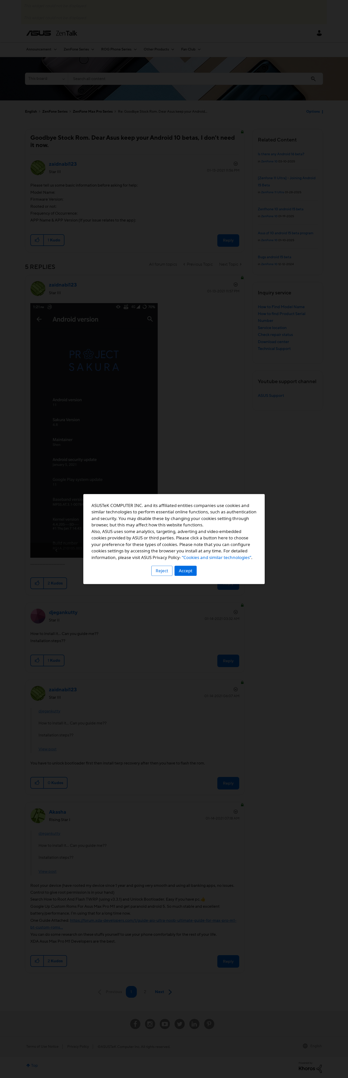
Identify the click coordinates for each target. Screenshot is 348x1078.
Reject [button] (162, 571)
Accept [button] (185, 571)
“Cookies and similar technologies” (216, 557)
